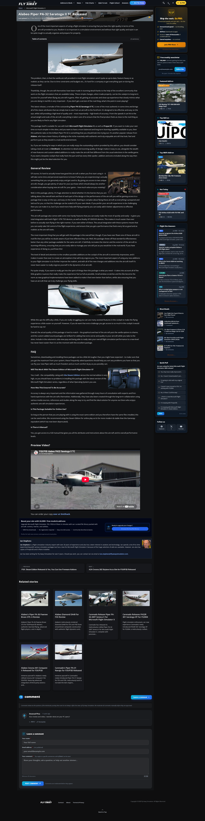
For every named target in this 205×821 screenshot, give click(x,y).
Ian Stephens (88, 18)
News (21, 8)
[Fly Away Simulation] (28, 3)
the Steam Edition (72, 375)
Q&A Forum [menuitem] (102, 3)
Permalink (42, 722)
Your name (26, 738)
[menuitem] (138, 3)
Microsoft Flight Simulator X (35, 8)
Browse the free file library (130, 529)
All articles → (171, 355)
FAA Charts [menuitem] (89, 3)
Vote (160, 413)
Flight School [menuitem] (115, 3)
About (68, 802)
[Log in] (173, 3)
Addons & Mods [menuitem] (66, 3)
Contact (61, 802)
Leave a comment (140, 697)
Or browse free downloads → (171, 49)
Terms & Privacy (78, 802)
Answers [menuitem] (125, 3)
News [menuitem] (79, 3)
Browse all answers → (171, 301)
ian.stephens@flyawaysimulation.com (114, 554)
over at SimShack (61, 514)
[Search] (164, 3)
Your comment (46, 756)
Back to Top (102, 812)
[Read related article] (34, 614)
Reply (33, 722)
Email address (32, 747)
